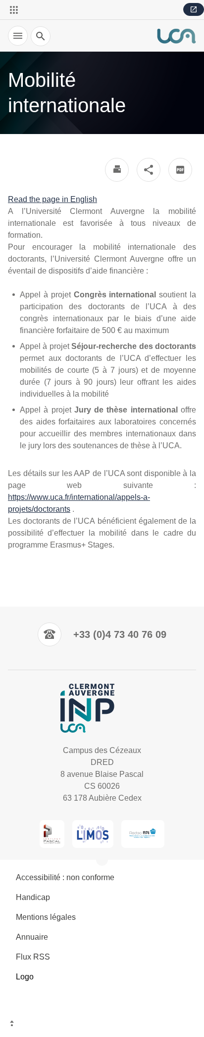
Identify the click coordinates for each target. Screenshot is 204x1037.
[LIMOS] (92, 834)
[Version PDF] (180, 170)
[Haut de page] (102, 1025)
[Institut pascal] (52, 834)
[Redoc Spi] (142, 834)
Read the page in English (52, 199)
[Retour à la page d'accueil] (176, 36)
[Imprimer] (117, 170)
